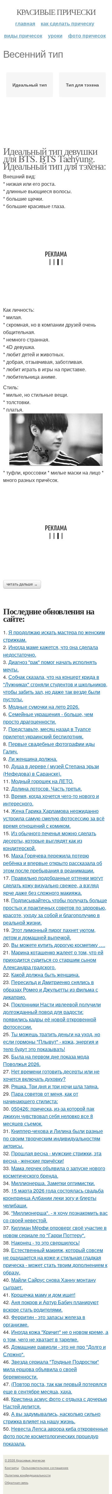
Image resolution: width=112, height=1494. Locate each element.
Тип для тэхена (82, 85)
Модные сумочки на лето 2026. (43, 706)
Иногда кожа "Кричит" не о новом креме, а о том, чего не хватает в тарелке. (55, 1335)
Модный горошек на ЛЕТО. (42, 781)
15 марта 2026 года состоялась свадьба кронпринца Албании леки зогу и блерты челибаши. (53, 1198)
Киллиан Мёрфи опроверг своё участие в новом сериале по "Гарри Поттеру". (55, 1231)
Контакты (12, 1467)
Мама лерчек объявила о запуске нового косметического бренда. (54, 1172)
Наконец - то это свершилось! (45, 1242)
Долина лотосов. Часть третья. (46, 788)
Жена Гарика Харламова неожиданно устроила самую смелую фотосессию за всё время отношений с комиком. (54, 818)
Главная (25, 23)
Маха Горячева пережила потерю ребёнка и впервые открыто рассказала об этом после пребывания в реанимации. (52, 863)
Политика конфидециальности (28, 1475)
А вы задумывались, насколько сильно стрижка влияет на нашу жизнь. (51, 1417)
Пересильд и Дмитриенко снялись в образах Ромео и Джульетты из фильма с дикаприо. (50, 990)
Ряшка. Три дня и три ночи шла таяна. (55, 1086)
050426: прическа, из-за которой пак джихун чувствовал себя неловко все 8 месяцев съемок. (48, 1116)
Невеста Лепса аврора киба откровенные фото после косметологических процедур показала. (55, 1436)
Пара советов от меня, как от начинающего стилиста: (40, 1097)
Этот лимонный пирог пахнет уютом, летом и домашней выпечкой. (49, 933)
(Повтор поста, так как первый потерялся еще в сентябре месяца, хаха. (55, 1387)
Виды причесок (23, 35)
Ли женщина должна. (32, 758)
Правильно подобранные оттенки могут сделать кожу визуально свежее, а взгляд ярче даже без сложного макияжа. (53, 885)
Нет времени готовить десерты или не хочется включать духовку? (51, 1075)
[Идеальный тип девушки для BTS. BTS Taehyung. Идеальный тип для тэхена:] (56, 439)
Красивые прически (56, 12)
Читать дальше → (22, 584)
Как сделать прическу (67, 23)
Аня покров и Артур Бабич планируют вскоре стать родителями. (51, 1306)
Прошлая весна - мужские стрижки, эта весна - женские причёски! (52, 1157)
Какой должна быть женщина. (45, 974)
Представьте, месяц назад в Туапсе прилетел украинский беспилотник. (47, 732)
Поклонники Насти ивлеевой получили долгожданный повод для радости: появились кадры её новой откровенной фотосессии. (52, 1015)
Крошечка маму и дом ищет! (43, 1294)
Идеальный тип (29, 85)
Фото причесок (87, 35)
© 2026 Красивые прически (25, 1460)
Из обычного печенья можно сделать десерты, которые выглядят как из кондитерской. (49, 841)
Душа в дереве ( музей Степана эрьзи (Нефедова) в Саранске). (51, 770)
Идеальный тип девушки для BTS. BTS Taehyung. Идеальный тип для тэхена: (54, 158)
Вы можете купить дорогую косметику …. (58, 944)
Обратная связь (16, 1482)
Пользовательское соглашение (44, 1467)
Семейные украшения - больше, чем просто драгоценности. (48, 718)
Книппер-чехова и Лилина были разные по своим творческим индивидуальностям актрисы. (53, 1138)
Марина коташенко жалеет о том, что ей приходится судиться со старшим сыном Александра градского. (53, 960)
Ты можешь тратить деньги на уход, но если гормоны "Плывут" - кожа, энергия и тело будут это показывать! (51, 1042)
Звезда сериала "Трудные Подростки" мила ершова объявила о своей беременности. (51, 1369)
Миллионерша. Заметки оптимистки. (53, 1183)
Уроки (55, 35)
